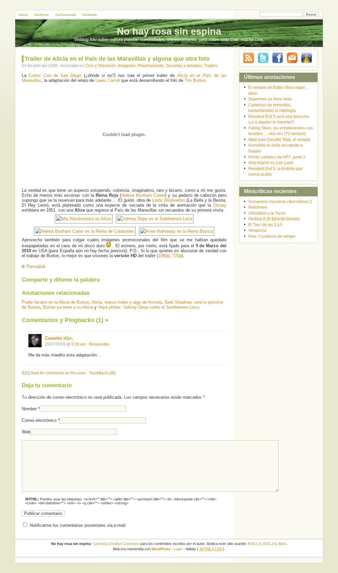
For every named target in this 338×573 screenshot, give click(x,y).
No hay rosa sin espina (169, 31)
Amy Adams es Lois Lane (270, 162)
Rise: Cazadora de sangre (271, 236)
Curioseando (65, 15)
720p (177, 255)
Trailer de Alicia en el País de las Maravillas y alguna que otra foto (117, 58)
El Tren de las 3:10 (265, 224)
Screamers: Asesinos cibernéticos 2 (280, 201)
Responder (99, 344)
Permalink (36, 266)
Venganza (257, 230)
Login (178, 549)
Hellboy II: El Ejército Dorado (274, 219)
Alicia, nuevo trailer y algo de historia (126, 302)
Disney (219, 205)
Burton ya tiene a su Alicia (68, 307)
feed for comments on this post (53, 373)
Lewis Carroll (107, 80)
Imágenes (127, 65)
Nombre (29, 408)
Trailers (211, 65)
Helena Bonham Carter (143, 195)
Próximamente (151, 65)
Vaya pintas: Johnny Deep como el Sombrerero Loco (148, 307)
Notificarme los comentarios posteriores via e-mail (77, 525)
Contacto (90, 15)
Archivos (41, 15)
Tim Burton (195, 80)
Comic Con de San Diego (55, 75)
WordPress (161, 549)
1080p (164, 255)
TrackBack (102, 373)
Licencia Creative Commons (116, 544)
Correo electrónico (39, 420)
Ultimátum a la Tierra (267, 213)
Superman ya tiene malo (270, 99)
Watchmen (257, 207)
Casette (53, 338)
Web (26, 431)
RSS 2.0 (269, 544)
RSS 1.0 (254, 544)
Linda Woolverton (168, 200)
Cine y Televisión (100, 65)
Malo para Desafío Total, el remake (279, 139)
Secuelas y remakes (184, 65)
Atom (282, 544)
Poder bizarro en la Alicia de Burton (55, 302)
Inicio (23, 15)
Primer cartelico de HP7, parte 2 (276, 157)
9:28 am (78, 344)
